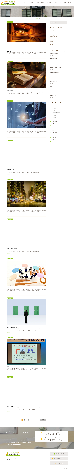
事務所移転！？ (53, 95)
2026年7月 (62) (56, 108)
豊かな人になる (10, 169)
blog (10, 61)
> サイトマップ (8, 459)
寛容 (8, 366)
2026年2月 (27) (56, 117)
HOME (35, 18)
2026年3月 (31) (56, 115)
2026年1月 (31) (56, 119)
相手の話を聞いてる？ (12, 248)
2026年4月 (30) (56, 113)
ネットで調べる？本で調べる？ (14, 130)
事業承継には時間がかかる (55, 72)
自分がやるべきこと (11, 287)
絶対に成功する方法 (11, 406)
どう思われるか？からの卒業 (55, 67)
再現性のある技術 (53, 58)
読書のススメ (10, 90)
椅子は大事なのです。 (54, 53)
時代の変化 (52, 86)
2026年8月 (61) (56, 106)
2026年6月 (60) (56, 110)
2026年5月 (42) (56, 112)
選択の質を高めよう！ (12, 327)
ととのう (9, 51)
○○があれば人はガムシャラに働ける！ (16, 208)
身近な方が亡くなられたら (55, 81)
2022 (37, 18)
